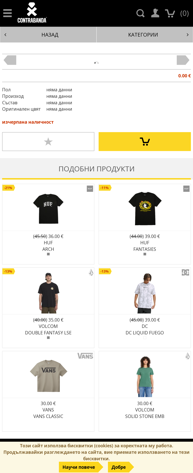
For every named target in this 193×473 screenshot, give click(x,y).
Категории (143, 34)
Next (183, 60)
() (184, 13)
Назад (49, 34)
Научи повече (78, 467)
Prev (10, 60)
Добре (118, 467)
